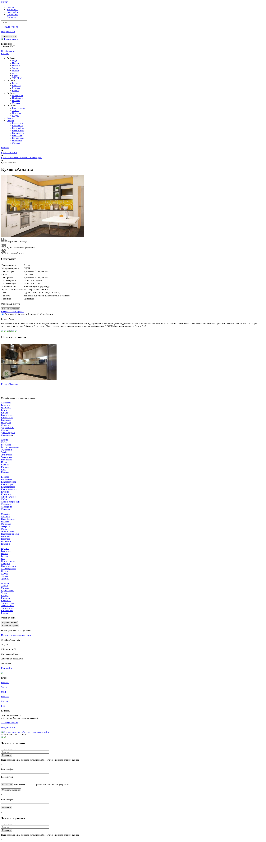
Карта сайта (6, 668)
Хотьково (5, 588)
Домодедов (6, 435)
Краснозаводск (8, 487)
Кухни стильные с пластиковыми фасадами (21, 157)
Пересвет (5, 536)
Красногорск (7, 484)
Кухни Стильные (9, 152)
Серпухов (5, 563)
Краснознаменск (9, 489)
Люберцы (6, 509)
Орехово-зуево (8, 531)
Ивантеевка (6, 460)
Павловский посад (10, 534)
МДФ (3, 692)
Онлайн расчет (8, 51)
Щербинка (6, 600)
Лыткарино (6, 507)
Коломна (5, 472)
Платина (5, 682)
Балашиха (5, 405)
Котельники (6, 479)
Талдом (4, 576)
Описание (9, 314)
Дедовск (5, 425)
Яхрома (4, 613)
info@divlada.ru (8, 31)
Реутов (4, 553)
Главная (5, 147)
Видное (4, 412)
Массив (4, 701)
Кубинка (5, 492)
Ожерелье (5, 526)
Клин (3, 469)
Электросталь (7, 605)
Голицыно (6, 422)
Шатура (4, 595)
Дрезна (4, 440)
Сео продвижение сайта (38, 732)
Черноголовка (7, 590)
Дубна (4, 442)
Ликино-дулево (8, 497)
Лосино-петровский (10, 502)
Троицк (5, 578)
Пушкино (6, 544)
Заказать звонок (9, 36)
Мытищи (5, 516)
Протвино (6, 541)
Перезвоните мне (9, 623)
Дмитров (5, 430)
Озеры (4, 529)
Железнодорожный (10, 447)
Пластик (5, 696)
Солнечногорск (8, 566)
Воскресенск (7, 417)
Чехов (4, 593)
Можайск (5, 514)
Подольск (5, 539)
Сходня (4, 573)
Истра (4, 462)
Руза (3, 558)
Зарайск (5, 452)
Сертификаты (46, 314)
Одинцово (6, 524)
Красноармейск (8, 482)
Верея (4, 410)
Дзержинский (7, 427)
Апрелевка (6, 402)
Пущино (5, 548)
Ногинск (5, 521)
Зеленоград (6, 457)
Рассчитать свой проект (12, 311)
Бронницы (6, 407)
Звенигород (6, 455)
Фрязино (5, 583)
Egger (3, 706)
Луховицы (6, 504)
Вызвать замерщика (10, 309)
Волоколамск (7, 415)
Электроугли (7, 608)
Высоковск (6, 420)
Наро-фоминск (8, 519)
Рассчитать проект (10, 626)
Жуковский (6, 450)
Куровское (6, 494)
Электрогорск (7, 603)
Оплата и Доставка (27, 314)
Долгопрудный (8, 432)
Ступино (5, 571)
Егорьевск (6, 445)
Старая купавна (8, 568)
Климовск (6, 467)
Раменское (6, 551)
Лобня (4, 499)
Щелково (5, 598)
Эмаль (4, 687)
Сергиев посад (8, 561)
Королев (5, 477)
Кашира (5, 464)
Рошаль (4, 556)
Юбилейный (7, 610)
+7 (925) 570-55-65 (9, 27)
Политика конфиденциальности (16, 635)
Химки (4, 585)
